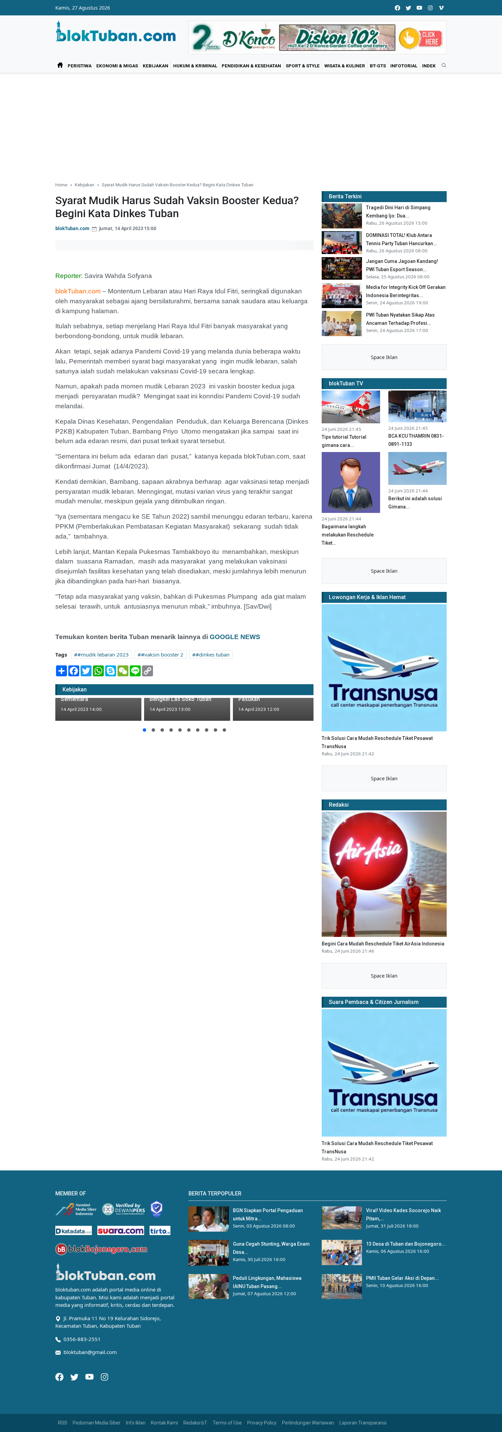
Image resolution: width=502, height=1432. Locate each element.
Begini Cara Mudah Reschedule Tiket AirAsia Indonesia (383, 943)
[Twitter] (75, 1376)
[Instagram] (104, 1376)
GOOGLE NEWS (235, 636)
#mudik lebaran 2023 (103, 654)
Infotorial (403, 65)
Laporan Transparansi (363, 1423)
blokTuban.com (72, 228)
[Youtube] (90, 1376)
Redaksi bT (195, 1423)
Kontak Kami (164, 1423)
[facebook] (397, 7)
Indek (429, 65)
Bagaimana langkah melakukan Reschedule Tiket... (348, 535)
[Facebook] (60, 1376)
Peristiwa (80, 65)
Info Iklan (135, 1423)
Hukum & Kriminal (195, 65)
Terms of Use (227, 1423)
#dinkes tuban (212, 654)
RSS (62, 1423)
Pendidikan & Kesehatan (251, 65)
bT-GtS (378, 65)
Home (61, 184)
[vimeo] (441, 7)
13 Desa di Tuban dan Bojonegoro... (406, 1244)
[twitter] (408, 7)
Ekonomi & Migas (117, 65)
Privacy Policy (262, 1423)
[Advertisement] (251, 124)
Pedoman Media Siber (97, 1423)
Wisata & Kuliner (344, 65)
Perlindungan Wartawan (308, 1423)
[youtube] (419, 7)
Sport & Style (303, 65)
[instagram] (430, 7)
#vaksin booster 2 (162, 654)
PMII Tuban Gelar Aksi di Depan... (402, 1278)
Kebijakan (155, 65)
